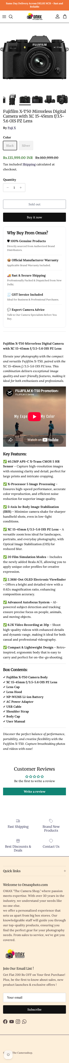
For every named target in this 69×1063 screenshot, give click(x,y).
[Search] (12, 16)
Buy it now (34, 217)
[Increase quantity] (21, 187)
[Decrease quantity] (6, 187)
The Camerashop (22, 1052)
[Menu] (4, 16)
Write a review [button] (34, 791)
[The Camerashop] (34, 16)
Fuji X (12, 128)
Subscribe (34, 1009)
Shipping (29, 164)
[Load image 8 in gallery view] (34, 57)
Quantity (9, 179)
